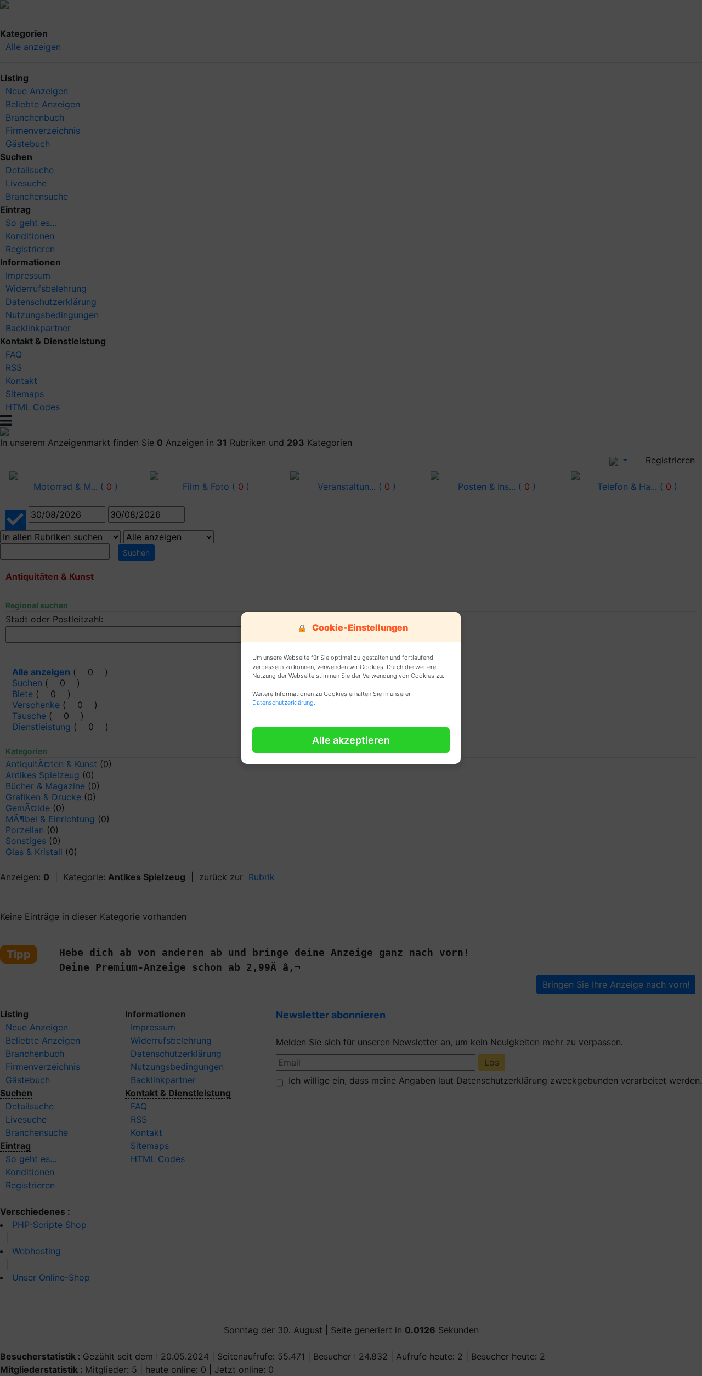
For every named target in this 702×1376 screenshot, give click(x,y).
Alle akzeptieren (351, 740)
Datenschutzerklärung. (283, 702)
